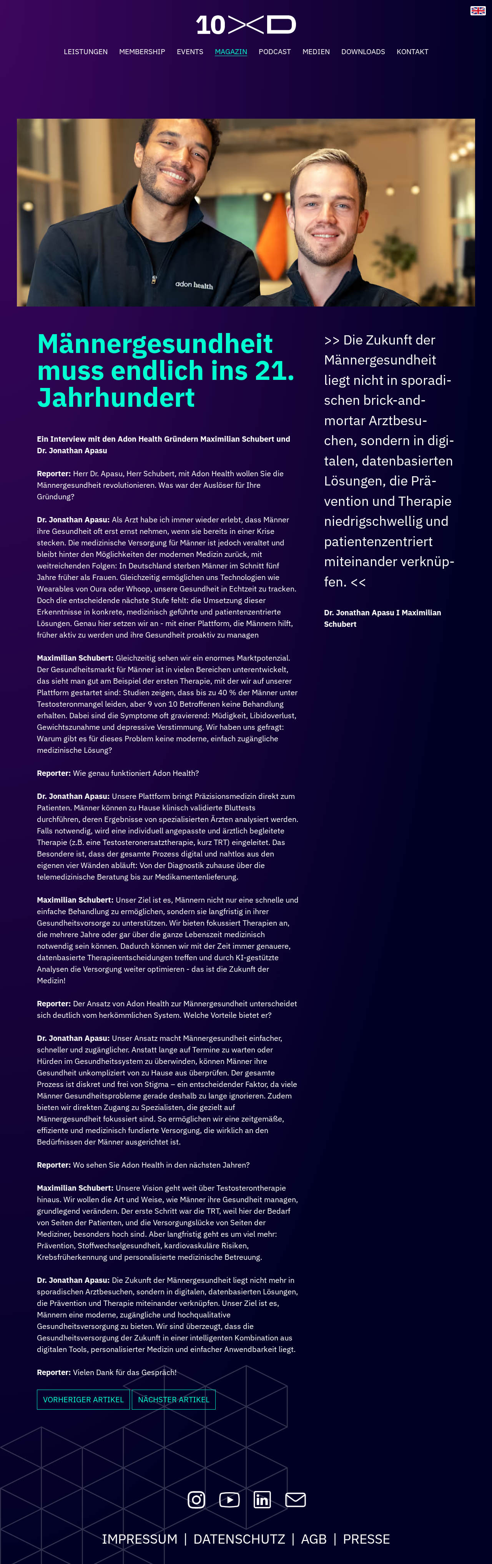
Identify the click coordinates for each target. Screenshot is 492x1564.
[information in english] (478, 10)
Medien (316, 51)
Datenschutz (239, 1538)
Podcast (275, 51)
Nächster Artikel (173, 1399)
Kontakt (413, 51)
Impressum (140, 1538)
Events (190, 51)
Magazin (231, 51)
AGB (314, 1538)
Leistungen (86, 51)
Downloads (363, 51)
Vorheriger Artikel (83, 1399)
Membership (142, 51)
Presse (366, 1538)
